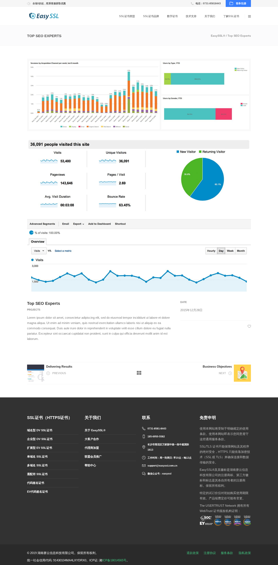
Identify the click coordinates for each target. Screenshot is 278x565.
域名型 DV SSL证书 (39, 430)
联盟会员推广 (93, 456)
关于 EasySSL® (95, 430)
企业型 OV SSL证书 (40, 439)
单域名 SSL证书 (37, 456)
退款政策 (193, 553)
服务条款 (227, 553)
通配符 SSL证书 (37, 474)
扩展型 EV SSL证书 (39, 447)
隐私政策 (245, 553)
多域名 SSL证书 (37, 465)
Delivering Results (59, 366)
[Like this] (249, 326)
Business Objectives (217, 366)
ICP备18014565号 (114, 560)
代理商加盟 (92, 447)
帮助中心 (90, 465)
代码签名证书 (35, 482)
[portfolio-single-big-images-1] (139, 175)
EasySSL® (218, 35)
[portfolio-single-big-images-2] (139, 95)
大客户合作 (92, 439)
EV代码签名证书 (37, 491)
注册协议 (210, 553)
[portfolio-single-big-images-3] (139, 255)
